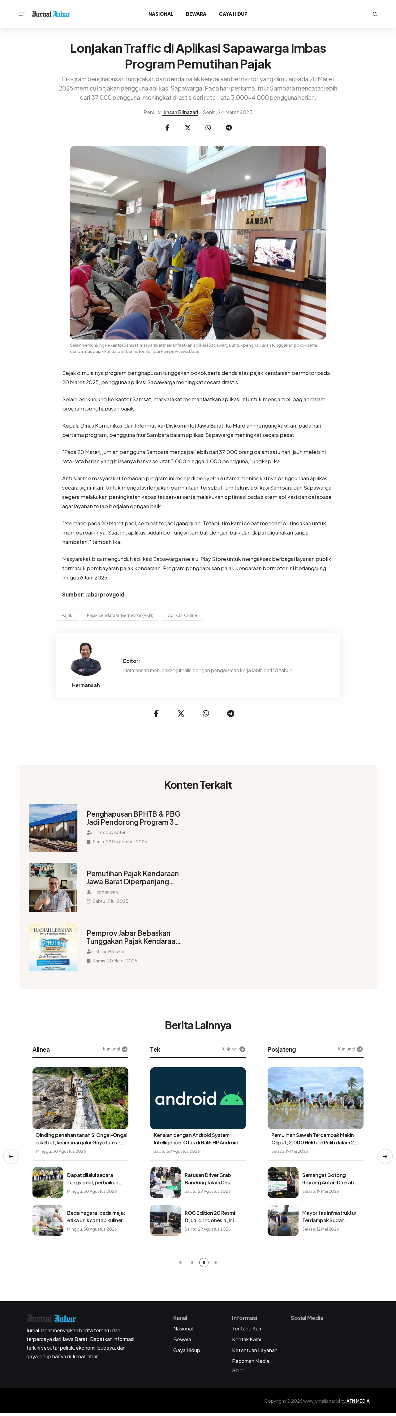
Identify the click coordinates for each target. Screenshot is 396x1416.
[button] (11, 1156)
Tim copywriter (110, 832)
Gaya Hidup (233, 14)
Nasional (161, 14)
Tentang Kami (248, 1328)
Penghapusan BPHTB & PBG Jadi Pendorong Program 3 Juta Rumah (133, 818)
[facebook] (167, 127)
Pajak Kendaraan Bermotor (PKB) (120, 615)
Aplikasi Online (182, 615)
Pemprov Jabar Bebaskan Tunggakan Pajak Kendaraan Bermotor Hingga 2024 (133, 937)
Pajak (67, 615)
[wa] (208, 127)
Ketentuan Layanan (255, 1350)
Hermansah (86, 685)
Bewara (196, 14)
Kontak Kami (246, 1339)
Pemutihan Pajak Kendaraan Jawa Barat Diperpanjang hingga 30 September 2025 (133, 877)
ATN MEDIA (358, 1401)
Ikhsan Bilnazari (180, 112)
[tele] (228, 127)
